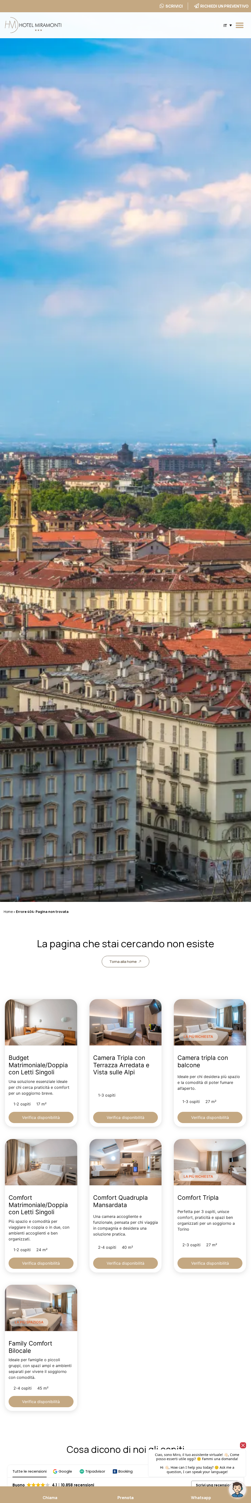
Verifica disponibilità (41, 1117)
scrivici (174, 6)
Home (8, 911)
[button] (239, 25)
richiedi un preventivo (224, 6)
